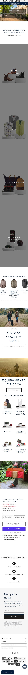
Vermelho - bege (19, 517)
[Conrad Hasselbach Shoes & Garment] (14, 3)
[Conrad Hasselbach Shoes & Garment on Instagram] (15, 653)
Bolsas (7, 426)
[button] (24, 666)
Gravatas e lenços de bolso (21, 445)
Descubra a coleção (14, 346)
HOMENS (8, 15)
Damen (20, 15)
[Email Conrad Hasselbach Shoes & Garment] (10, 653)
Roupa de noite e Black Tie (21, 407)
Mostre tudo (14, 390)
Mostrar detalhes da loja (9, 539)
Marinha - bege (7, 517)
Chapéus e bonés (7, 445)
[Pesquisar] (21, 3)
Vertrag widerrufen (7, 672)
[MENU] (1, 3)
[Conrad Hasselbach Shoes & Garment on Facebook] (12, 653)
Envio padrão (6, 510)
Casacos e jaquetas (7, 407)
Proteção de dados (11, 625)
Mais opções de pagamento (14, 532)
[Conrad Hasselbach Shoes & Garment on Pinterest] (18, 653)
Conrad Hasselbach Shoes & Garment (13, 670)
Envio (13, 508)
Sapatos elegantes (21, 426)
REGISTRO (14, 616)
